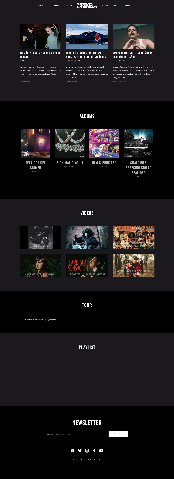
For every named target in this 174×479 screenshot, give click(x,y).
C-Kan (138, 177)
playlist (87, 347)
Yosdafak (35, 172)
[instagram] (87, 450)
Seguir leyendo (26, 81)
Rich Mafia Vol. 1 (69, 162)
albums (87, 116)
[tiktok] (94, 450)
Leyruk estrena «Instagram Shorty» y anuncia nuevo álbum (86, 55)
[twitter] (79, 450)
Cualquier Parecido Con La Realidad (139, 167)
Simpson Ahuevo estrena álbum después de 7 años (132, 55)
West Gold (104, 167)
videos (87, 212)
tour (87, 305)
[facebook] (72, 450)
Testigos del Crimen (35, 165)
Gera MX (73, 167)
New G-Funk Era (104, 162)
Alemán (66, 167)
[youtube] (101, 450)
